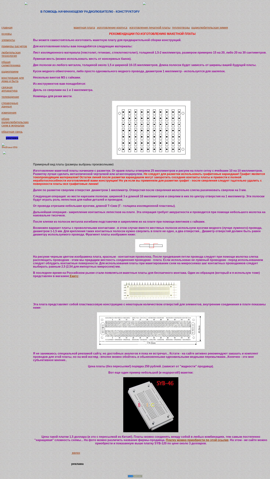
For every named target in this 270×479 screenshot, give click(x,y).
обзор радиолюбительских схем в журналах (15, 122)
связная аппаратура (9, 89)
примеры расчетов (14, 46)
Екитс (73, 276)
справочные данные (9, 105)
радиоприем (9, 71)
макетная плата (84, 27)
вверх (75, 452)
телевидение (10, 96)
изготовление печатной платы (149, 27)
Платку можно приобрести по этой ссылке (197, 440)
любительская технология (11, 54)
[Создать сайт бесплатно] (135, 476)
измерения (8, 112)
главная (6, 27)
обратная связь (12, 131)
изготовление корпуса (111, 27)
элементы (8, 40)
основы (6, 33)
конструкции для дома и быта (12, 79)
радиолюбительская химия (209, 27)
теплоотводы (181, 27)
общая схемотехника (10, 64)
